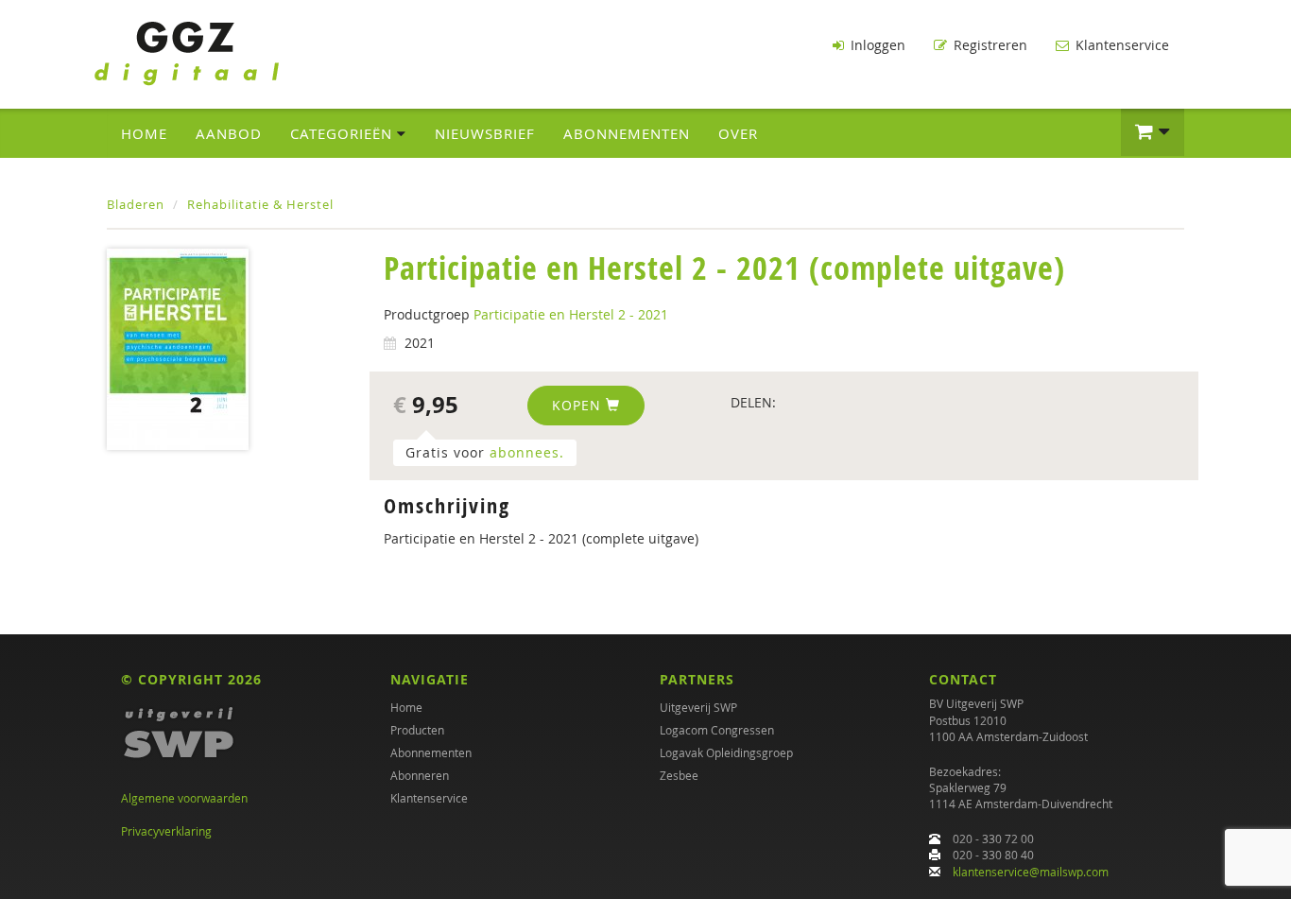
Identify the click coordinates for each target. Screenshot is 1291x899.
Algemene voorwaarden (184, 797)
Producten (417, 729)
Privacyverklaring (166, 830)
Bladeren (135, 204)
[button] (1152, 132)
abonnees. (527, 452)
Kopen (579, 405)
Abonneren (419, 775)
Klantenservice (1120, 45)
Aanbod (229, 133)
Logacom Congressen (717, 729)
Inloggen (876, 45)
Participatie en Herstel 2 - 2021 (570, 314)
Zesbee (679, 775)
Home (144, 133)
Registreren (988, 45)
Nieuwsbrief (485, 133)
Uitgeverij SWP (698, 707)
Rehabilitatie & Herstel (260, 204)
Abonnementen (626, 133)
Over (738, 133)
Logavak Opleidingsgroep (726, 752)
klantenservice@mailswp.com (1031, 871)
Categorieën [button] (343, 133)
